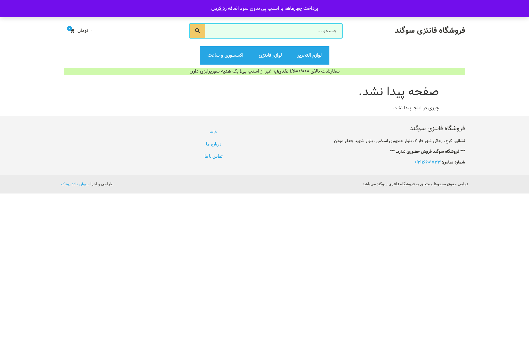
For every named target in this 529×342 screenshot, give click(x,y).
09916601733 (428, 162)
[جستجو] (197, 31)
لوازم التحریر (309, 55)
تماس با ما (213, 156)
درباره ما (213, 143)
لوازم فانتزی (270, 55)
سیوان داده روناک (75, 184)
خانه (213, 131)
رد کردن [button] (219, 8)
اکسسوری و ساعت (225, 55)
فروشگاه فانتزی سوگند (430, 31)
